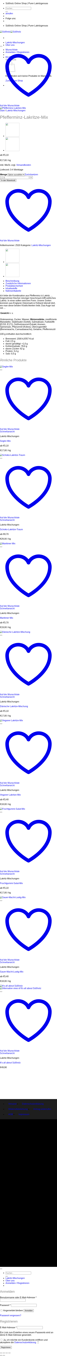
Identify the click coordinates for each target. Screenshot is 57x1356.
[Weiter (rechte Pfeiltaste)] (4, 1355)
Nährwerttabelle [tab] (13, 291)
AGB (10, 1114)
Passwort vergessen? (10, 1315)
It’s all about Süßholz (10, 1062)
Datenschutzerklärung (33, 1104)
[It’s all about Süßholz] (12, 136)
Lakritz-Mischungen (15, 42)
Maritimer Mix (6, 618)
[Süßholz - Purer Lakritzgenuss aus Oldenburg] (10, 32)
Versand (12, 1104)
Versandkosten (23, 165)
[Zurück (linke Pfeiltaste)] (1, 1355)
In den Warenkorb (8, 180)
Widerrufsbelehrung (18, 1109)
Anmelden (29, 1311)
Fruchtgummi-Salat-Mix (11, 883)
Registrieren (6, 1347)
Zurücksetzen (31, 174)
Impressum (24, 1114)
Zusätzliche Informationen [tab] (18, 283)
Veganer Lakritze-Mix (10, 795)
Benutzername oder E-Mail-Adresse (18, 1297)
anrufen (9, 13)
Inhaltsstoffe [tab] (11, 288)
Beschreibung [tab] (12, 281)
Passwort (5, 1305)
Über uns (10, 45)
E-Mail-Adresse (8, 1327)
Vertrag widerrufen (42, 1109)
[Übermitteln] (7, 11)
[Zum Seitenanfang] (1, 1268)
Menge (3, 174)
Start (2, 110)
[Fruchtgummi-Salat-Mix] (12, 150)
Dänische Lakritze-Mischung (14, 706)
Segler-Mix (5, 441)
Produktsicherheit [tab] (14, 286)
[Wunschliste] (1, 46)
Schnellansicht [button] (7, 431)
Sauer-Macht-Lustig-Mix (11, 972)
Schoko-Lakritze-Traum (11, 529)
